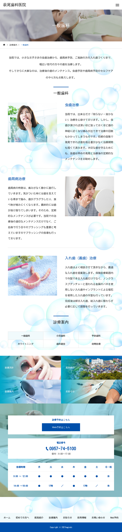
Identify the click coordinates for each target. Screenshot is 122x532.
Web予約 (114, 518)
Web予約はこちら (61, 427)
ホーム (7, 518)
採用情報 (81, 518)
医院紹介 (38, 518)
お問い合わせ (98, 518)
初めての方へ (22, 518)
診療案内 (53, 518)
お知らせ (67, 518)
